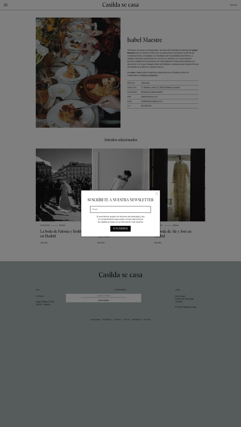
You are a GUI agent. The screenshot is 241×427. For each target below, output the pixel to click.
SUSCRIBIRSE (120, 228)
